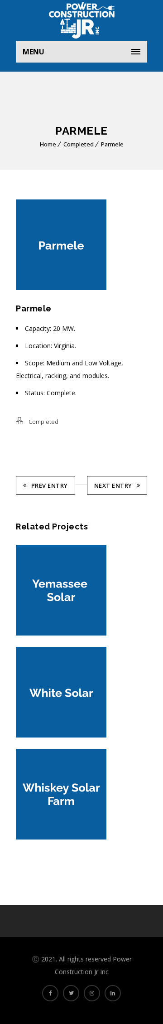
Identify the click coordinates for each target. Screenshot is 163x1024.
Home (48, 144)
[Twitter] (71, 993)
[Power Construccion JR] (81, 20)
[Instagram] (92, 993)
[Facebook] (50, 993)
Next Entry (113, 485)
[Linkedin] (113, 993)
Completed (78, 144)
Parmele (112, 144)
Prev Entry (49, 485)
